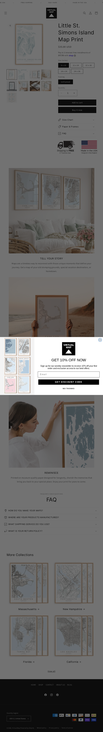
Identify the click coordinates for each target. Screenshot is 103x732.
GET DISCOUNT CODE (68, 382)
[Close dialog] (100, 340)
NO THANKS (69, 389)
